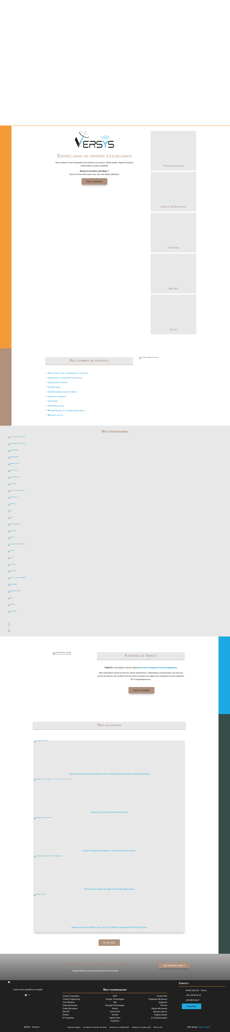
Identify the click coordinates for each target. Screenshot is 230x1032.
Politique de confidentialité (119, 1027)
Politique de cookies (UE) (141, 1027)
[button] (115, 116)
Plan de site (157, 1027)
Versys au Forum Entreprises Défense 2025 (109, 812)
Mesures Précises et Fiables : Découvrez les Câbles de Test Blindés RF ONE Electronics (109, 927)
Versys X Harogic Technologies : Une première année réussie (109, 851)
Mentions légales (74, 1027)
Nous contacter (94, 181)
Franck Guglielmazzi (168, 668)
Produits (176, 4)
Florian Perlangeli (148, 668)
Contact (183, 4)
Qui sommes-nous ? (174, 965)
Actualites (180, 4)
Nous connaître (141, 690)
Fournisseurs (172, 4)
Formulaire (191, 1006)
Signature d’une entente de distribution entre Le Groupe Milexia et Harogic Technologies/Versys (109, 774)
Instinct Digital (204, 1027)
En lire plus (109, 942)
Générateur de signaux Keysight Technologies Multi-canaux (109, 889)
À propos (168, 4)
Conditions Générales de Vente (95, 1027)
